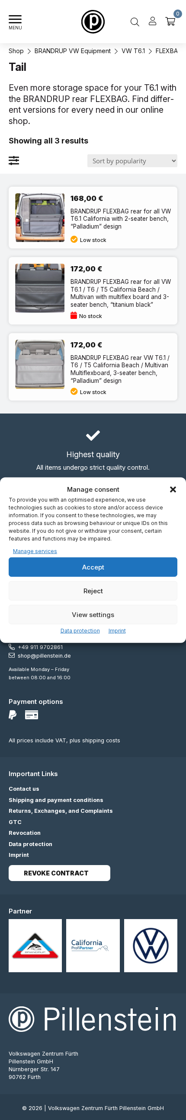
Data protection (80, 630)
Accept (93, 567)
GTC (15, 822)
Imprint (117, 630)
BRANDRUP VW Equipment (73, 50)
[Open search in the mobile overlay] (135, 21)
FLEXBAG (169, 50)
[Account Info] (152, 22)
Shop (16, 50)
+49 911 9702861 (40, 647)
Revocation (25, 833)
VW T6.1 (133, 50)
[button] (173, 489)
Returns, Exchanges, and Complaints (61, 811)
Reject (93, 590)
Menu (15, 27)
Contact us (24, 789)
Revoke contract (56, 873)
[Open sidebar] (14, 160)
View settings (93, 614)
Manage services (35, 550)
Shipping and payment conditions (56, 800)
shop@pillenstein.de (44, 655)
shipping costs (101, 740)
